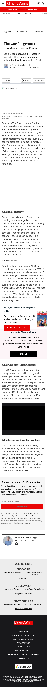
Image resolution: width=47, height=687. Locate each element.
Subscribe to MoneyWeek (12, 575)
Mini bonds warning (24, 13)
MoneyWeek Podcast (12, 591)
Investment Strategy (24, 31)
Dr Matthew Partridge (22, 65)
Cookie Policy (23, 649)
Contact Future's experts (23, 638)
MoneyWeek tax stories (23, 611)
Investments (8, 31)
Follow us (28, 80)
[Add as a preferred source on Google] (23, 669)
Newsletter (40, 80)
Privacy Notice (31, 516)
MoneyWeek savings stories (35, 607)
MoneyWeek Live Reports (24, 596)
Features (35, 68)
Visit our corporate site (33, 680)
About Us (23, 634)
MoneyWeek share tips (12, 607)
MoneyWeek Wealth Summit (35, 591)
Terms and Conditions (23, 641)
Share (8, 80)
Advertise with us (23, 653)
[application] (23, 418)
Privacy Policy (23, 645)
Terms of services (29, 513)
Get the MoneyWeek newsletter (34, 575)
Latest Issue (23, 581)
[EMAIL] (17, 543)
